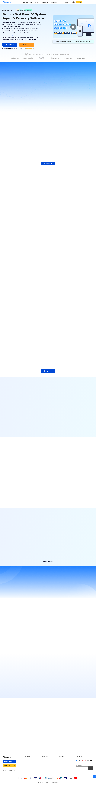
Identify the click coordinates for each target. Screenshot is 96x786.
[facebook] (77, 760)
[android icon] (14, 48)
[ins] (85, 760)
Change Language (9, 770)
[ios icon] (16, 48)
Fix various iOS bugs (8, 35)
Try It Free (11, 44)
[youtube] (82, 760)
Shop (80, 2)
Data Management (27, 2)
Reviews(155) (22, 48)
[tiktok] (91, 760)
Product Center (8, 761)
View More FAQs (47, 700)
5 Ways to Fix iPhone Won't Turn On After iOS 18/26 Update (13, 742)
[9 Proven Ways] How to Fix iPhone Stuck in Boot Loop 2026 (12, 736)
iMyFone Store (8, 766)
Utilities (37, 2)
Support (67, 2)
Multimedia (45, 2)
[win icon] (10, 48)
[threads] (88, 760)
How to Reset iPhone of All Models (82, 735)
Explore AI (53, 2)
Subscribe (90, 768)
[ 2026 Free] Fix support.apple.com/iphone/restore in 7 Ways (13, 746)
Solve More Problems (47, 753)
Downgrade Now (60, 208)
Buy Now (27, 44)
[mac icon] (12, 48)
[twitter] (79, 760)
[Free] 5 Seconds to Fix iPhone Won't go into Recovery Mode (37, 736)
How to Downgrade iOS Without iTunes (60, 740)
